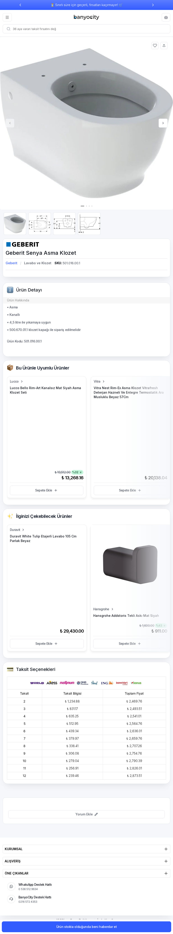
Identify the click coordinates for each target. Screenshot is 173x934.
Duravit (15, 530)
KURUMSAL (14, 849)
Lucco (14, 381)
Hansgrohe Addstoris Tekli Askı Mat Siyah (126, 615)
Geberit (11, 263)
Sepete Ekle (43, 490)
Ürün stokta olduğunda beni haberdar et (86, 927)
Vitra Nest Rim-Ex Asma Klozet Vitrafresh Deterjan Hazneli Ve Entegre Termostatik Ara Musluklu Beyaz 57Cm (129, 392)
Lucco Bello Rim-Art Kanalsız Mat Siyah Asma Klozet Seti (45, 390)
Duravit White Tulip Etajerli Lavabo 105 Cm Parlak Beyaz (43, 538)
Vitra (97, 381)
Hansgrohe (101, 609)
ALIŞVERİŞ (12, 861)
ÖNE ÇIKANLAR (16, 873)
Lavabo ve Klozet (37, 263)
